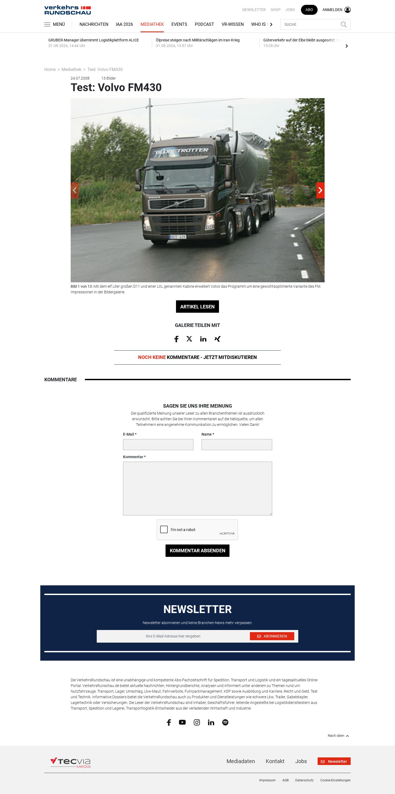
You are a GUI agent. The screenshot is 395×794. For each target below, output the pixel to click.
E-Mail (128, 434)
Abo (309, 10)
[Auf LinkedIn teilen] (203, 338)
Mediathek (152, 24)
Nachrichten (94, 24)
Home (50, 69)
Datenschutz (304, 780)
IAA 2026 (124, 24)
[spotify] (225, 722)
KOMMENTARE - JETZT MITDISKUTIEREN (197, 357)
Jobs (290, 10)
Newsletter (254, 10)
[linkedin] (211, 722)
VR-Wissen (233, 24)
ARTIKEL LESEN (197, 306)
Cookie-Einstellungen (335, 780)
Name (207, 434)
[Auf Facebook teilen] (176, 339)
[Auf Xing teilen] (217, 338)
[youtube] (182, 722)
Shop (276, 10)
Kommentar (133, 457)
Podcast (204, 24)
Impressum (267, 780)
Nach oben (336, 736)
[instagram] (197, 722)
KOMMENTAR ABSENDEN (197, 550)
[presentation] (347, 46)
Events (179, 24)
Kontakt (275, 761)
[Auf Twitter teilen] (189, 338)
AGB (285, 780)
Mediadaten (241, 761)
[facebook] (169, 722)
